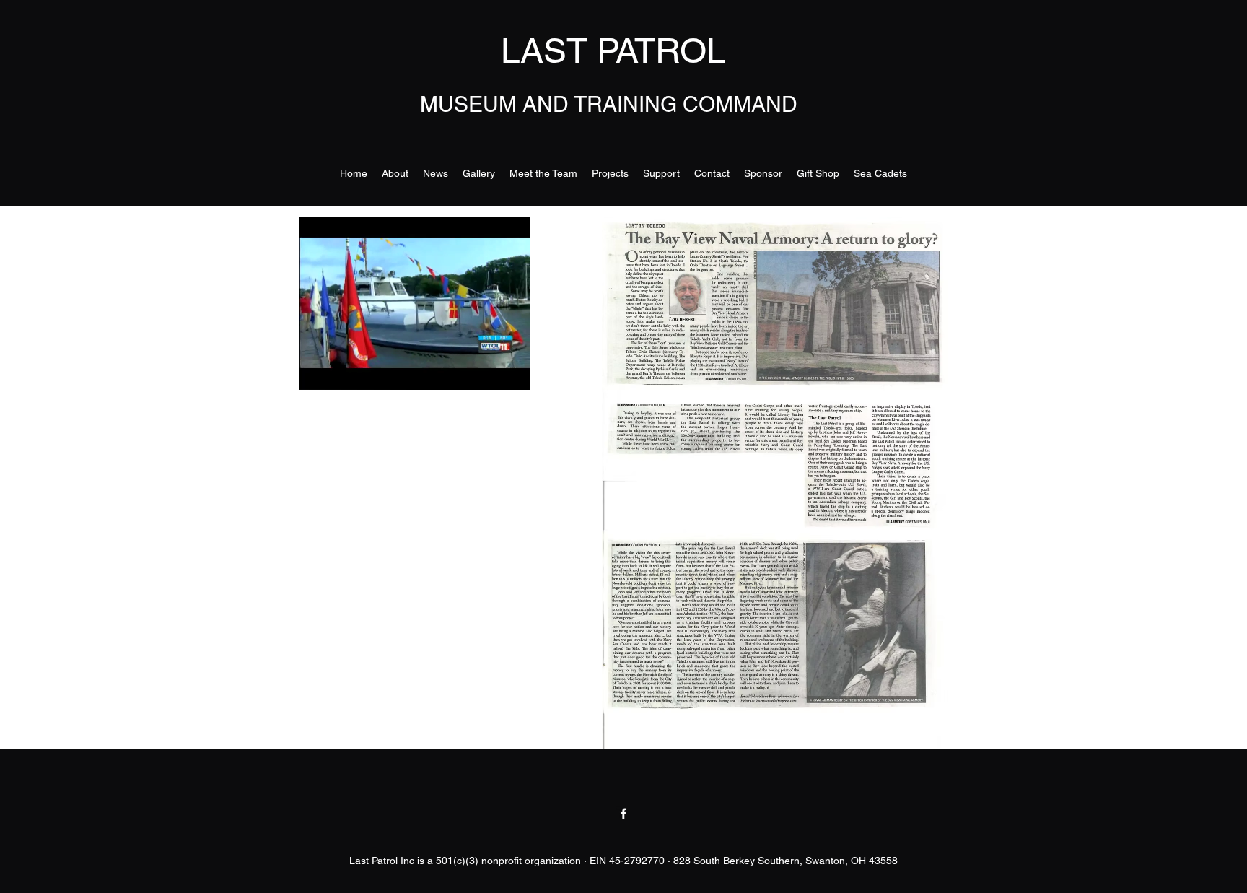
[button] (512, 374)
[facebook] (623, 813)
